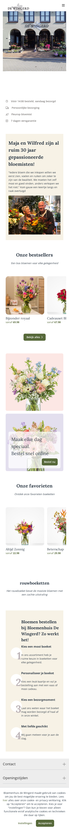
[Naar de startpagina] (18, 8)
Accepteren (45, 823)
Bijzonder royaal (18, 318)
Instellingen (25, 823)
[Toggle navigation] (63, 5)
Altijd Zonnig (15, 549)
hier (5, 800)
